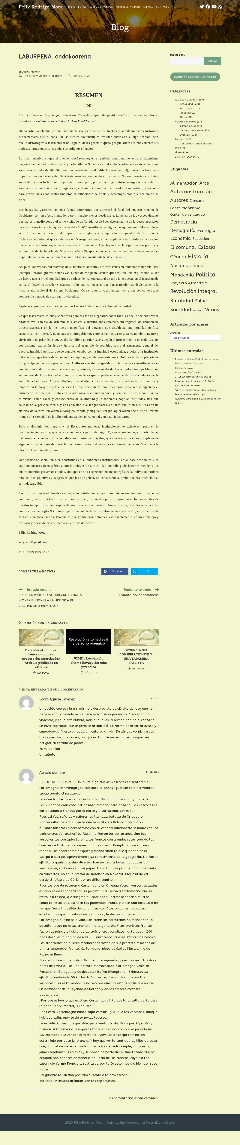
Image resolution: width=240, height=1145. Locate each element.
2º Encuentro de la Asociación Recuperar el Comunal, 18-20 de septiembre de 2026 (195, 381)
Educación (200, 239)
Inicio (178, 148)
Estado (206, 247)
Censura (197, 201)
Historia (35, 72)
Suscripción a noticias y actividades (195, 76)
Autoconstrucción (191, 192)
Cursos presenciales (192, 130)
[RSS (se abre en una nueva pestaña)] (220, 7)
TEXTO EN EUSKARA (34, 552)
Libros (178, 152)
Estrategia (186, 108)
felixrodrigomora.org (122, 1122)
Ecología (206, 230)
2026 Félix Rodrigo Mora (84, 1122)
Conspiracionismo (185, 208)
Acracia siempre (52, 773)
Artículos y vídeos (35, 76)
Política (206, 274)
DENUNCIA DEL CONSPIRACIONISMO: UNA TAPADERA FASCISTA (136, 656)
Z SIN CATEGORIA (185, 156)
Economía (180, 238)
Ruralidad (182, 301)
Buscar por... (177, 54)
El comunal (183, 247)
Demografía (183, 230)
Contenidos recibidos (193, 143)
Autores (179, 200)
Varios (212, 310)
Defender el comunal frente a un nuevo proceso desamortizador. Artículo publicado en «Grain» (41, 658)
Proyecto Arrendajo (188, 283)
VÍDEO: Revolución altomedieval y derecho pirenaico (89, 662)
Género (178, 257)
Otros (183, 117)
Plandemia (182, 275)
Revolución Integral (193, 291)
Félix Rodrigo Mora (41, 7)
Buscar (213, 61)
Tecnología (198, 310)
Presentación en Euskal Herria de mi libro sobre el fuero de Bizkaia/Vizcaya (196, 363)
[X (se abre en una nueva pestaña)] (202, 7)
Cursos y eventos (185, 121)
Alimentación (184, 183)
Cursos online (188, 126)
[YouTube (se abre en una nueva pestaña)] (214, 7)
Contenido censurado (187, 214)
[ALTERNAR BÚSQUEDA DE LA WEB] (173, 7)
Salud (201, 300)
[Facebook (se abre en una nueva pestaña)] (208, 7)
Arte (204, 183)
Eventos (185, 134)
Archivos (175, 332)
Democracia (183, 222)
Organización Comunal (188, 372)
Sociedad (180, 310)
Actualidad (186, 104)
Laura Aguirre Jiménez (57, 699)
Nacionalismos (186, 265)
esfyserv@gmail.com (158, 1122)
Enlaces (179, 139)
